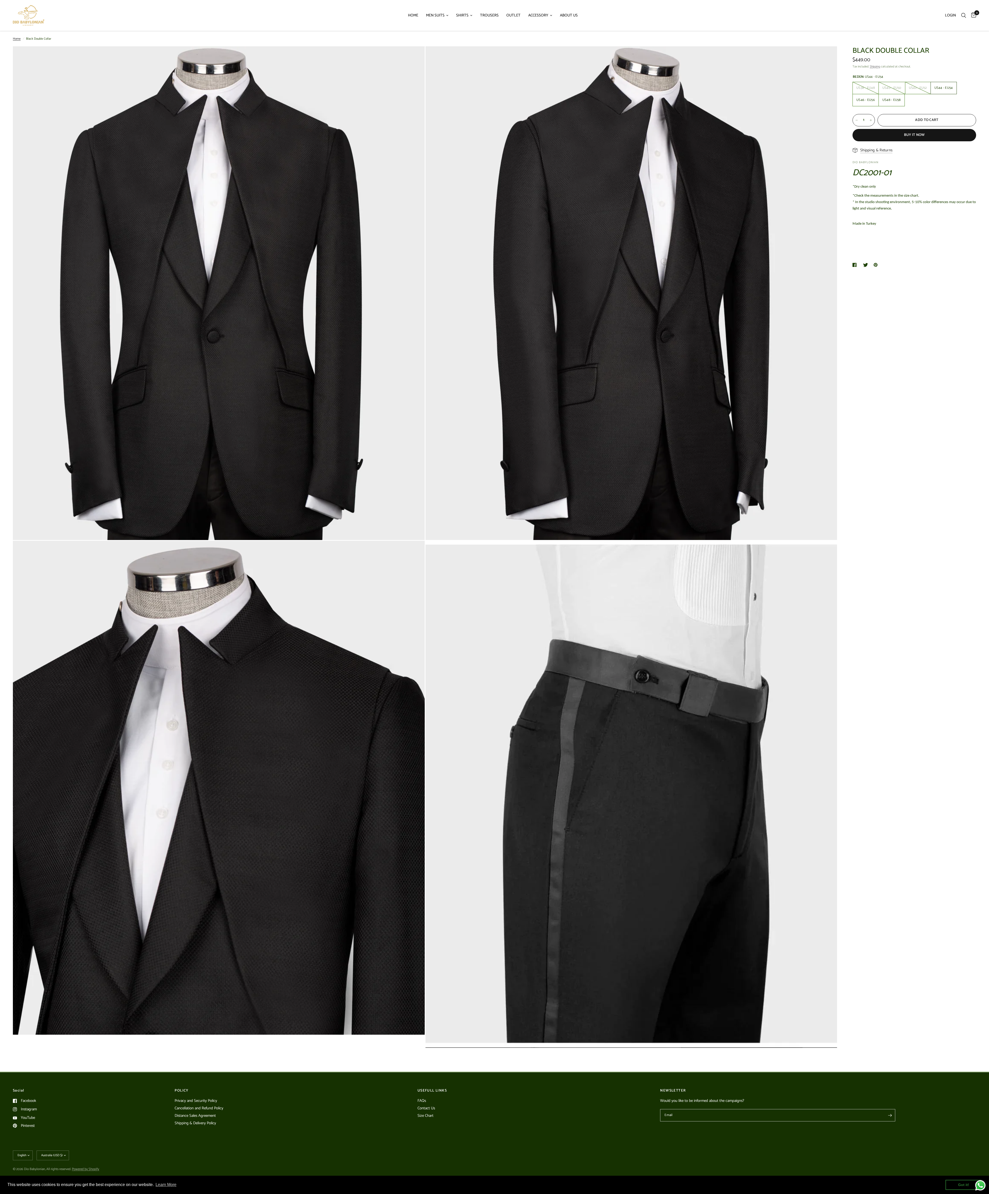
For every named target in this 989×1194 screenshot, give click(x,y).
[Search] (964, 15)
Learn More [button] (166, 1184)
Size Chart (425, 1115)
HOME (413, 15)
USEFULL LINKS (432, 1091)
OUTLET (513, 15)
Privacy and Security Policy (196, 1100)
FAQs (421, 1100)
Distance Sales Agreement (195, 1115)
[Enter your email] (890, 1115)
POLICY (181, 1091)
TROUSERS (489, 15)
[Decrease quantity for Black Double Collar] (856, 120)
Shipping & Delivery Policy (195, 1123)
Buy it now (914, 135)
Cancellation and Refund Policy (199, 1108)
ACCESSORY (538, 15)
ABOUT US (569, 15)
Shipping (875, 66)
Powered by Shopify (85, 1169)
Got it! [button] (963, 1185)
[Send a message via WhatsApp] (980, 1185)
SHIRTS (462, 15)
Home (17, 38)
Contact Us (426, 1108)
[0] (972, 15)
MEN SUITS (435, 15)
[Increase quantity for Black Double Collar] (871, 120)
